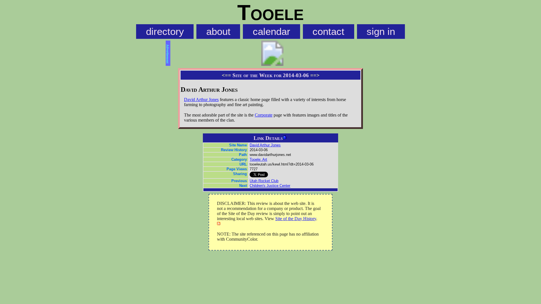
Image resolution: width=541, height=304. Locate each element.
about (218, 31)
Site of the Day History (295, 218)
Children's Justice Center (270, 186)
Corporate (263, 115)
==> (315, 75)
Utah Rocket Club (264, 181)
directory (165, 31)
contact (328, 31)
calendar (271, 31)
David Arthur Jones (201, 99)
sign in (381, 31)
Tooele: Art (258, 159)
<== (226, 75)
